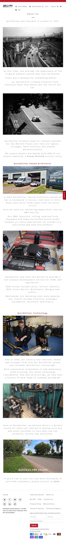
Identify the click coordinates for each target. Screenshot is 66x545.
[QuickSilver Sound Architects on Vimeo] (20, 499)
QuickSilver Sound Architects (41, 529)
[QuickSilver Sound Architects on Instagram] (5, 504)
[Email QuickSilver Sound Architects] (15, 504)
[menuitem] (21, 6)
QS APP (33, 499)
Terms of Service (37, 508)
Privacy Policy (35, 504)
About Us (50, 495)
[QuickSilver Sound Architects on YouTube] (15, 499)
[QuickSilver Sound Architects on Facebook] (10, 499)
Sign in (53, 6)
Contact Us (48, 499)
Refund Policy (49, 504)
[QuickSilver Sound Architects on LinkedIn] (10, 504)
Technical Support (53, 508)
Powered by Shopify (35, 531)
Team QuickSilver (37, 495)
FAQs (40, 499)
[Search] (58, 6)
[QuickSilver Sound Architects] (8, 6)
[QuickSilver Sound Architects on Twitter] (5, 499)
